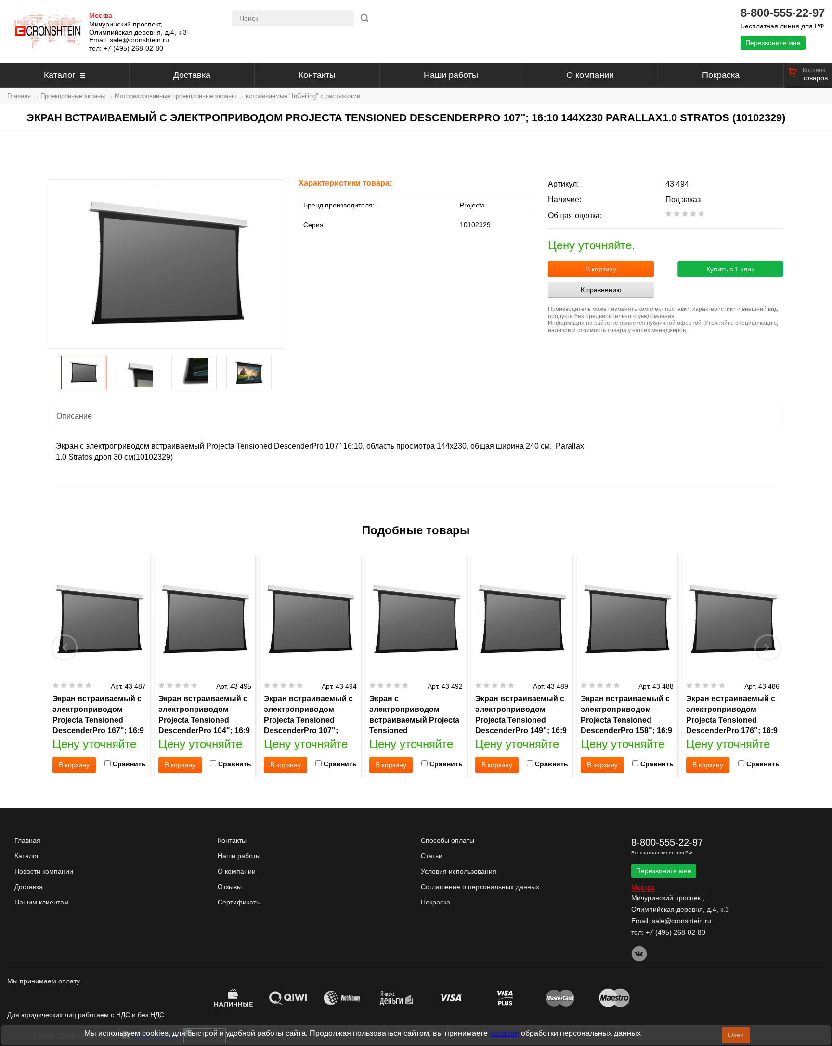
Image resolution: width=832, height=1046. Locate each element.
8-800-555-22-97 (783, 13)
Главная (19, 96)
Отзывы (230, 887)
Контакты (317, 75)
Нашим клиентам (41, 902)
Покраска (721, 75)
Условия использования (458, 871)
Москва (100, 15)
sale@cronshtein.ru (139, 40)
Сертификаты (239, 902)
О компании (590, 75)
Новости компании (43, 871)
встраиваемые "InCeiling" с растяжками (303, 96)
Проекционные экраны (72, 96)
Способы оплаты (447, 840)
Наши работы (451, 75)
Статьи (431, 856)
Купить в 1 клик (730, 269)
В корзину (600, 269)
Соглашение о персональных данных (480, 887)
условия (504, 1033)
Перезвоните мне (773, 43)
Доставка (191, 75)
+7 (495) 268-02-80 (133, 48)
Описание (74, 416)
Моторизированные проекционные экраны (175, 96)
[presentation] (64, 647)
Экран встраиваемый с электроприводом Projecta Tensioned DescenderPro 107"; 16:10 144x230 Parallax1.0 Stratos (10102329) (308, 730)
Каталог (60, 75)
